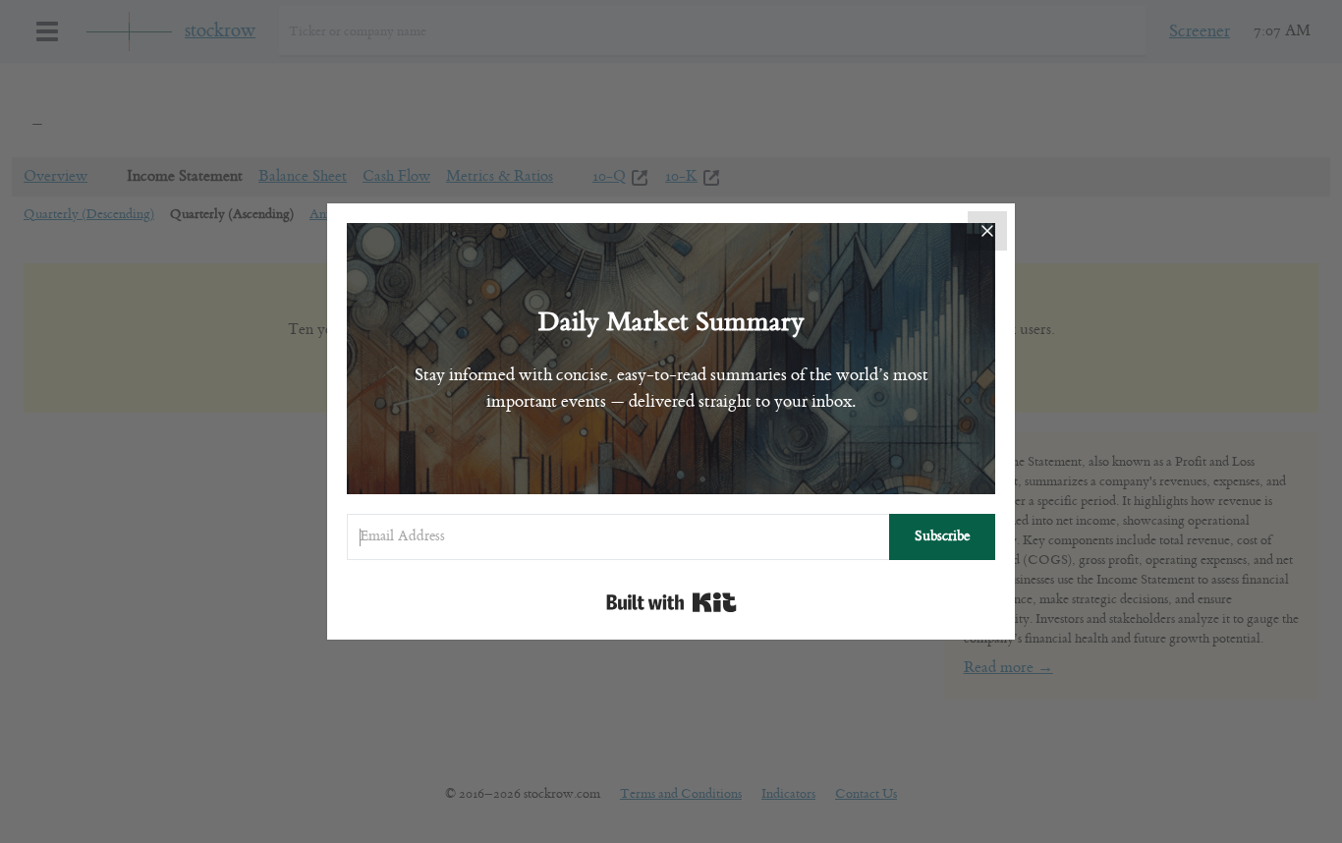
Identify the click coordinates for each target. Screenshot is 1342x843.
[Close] (987, 231)
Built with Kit (671, 602)
